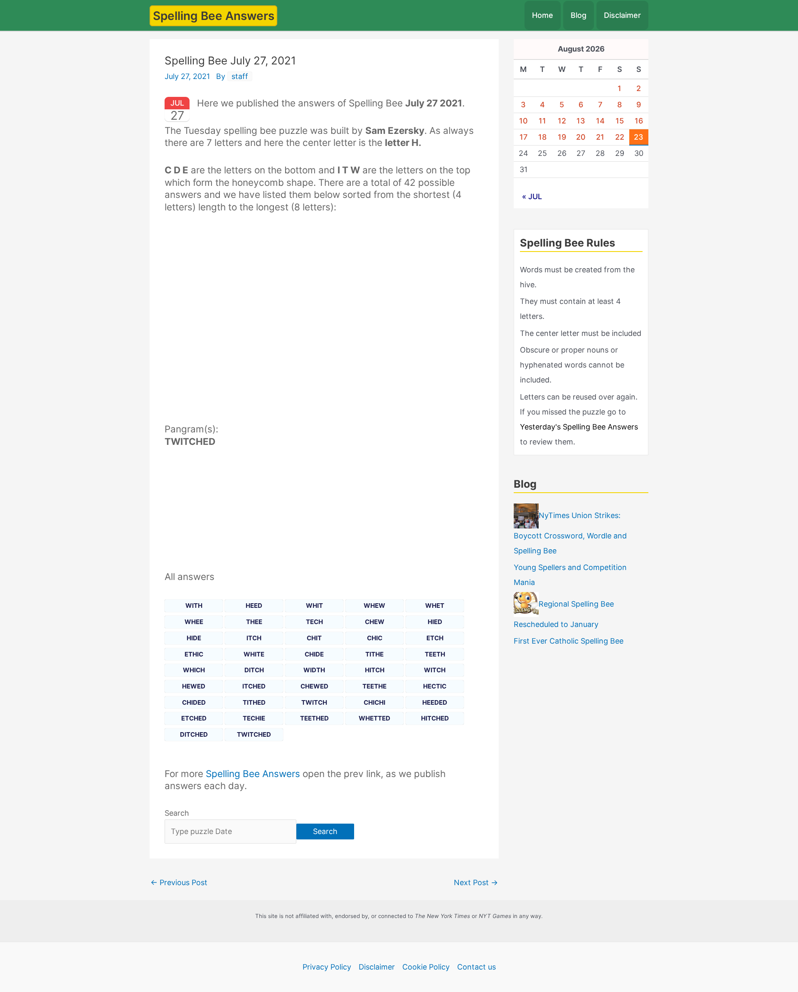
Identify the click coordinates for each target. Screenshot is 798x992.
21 (600, 137)
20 (581, 137)
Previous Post (178, 882)
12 (562, 120)
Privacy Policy (327, 966)
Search (177, 813)
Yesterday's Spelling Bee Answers (579, 426)
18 (542, 137)
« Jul (532, 196)
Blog (578, 15)
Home (542, 15)
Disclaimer (622, 15)
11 (542, 120)
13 (580, 120)
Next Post (476, 882)
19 (562, 137)
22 (619, 137)
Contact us (476, 966)
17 (523, 137)
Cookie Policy (426, 966)
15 (620, 120)
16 (639, 120)
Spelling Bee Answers (213, 16)
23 (638, 137)
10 (523, 120)
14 (600, 120)
